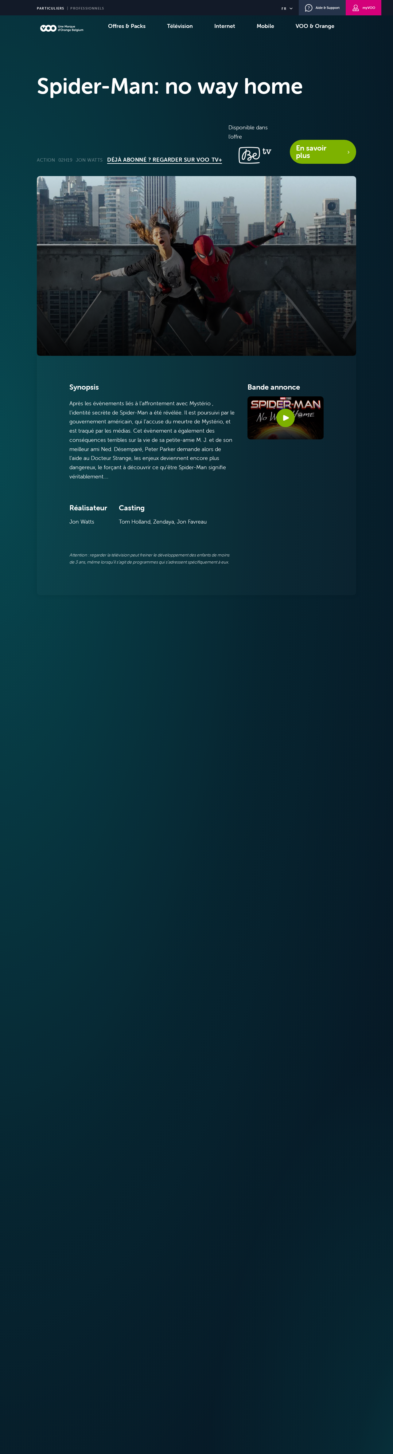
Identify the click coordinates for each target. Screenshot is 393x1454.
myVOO (369, 8)
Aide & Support (328, 8)
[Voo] (62, 28)
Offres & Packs (127, 25)
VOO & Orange (315, 25)
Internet (224, 25)
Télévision (180, 25)
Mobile (265, 25)
